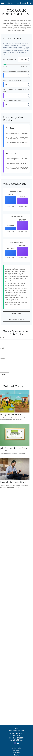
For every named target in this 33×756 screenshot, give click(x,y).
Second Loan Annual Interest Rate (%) (16, 90)
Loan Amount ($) (9, 59)
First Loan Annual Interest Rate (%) (16, 71)
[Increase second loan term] (28, 103)
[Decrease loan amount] (28, 60)
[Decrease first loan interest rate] (28, 76)
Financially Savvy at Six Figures (13, 482)
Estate (16, 755)
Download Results (16, 319)
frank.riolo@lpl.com (16, 740)
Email (2, 348)
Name (2, 337)
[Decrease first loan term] (28, 85)
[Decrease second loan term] (28, 105)
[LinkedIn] (18, 743)
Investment (16, 753)
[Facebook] (15, 743)
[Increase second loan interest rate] (28, 94)
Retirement (16, 750)
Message (3, 359)
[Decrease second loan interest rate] (28, 96)
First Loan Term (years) (12, 80)
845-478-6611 (19, 731)
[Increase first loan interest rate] (28, 74)
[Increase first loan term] (28, 83)
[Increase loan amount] (28, 58)
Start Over (16, 313)
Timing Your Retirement (10, 414)
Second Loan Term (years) (13, 100)
